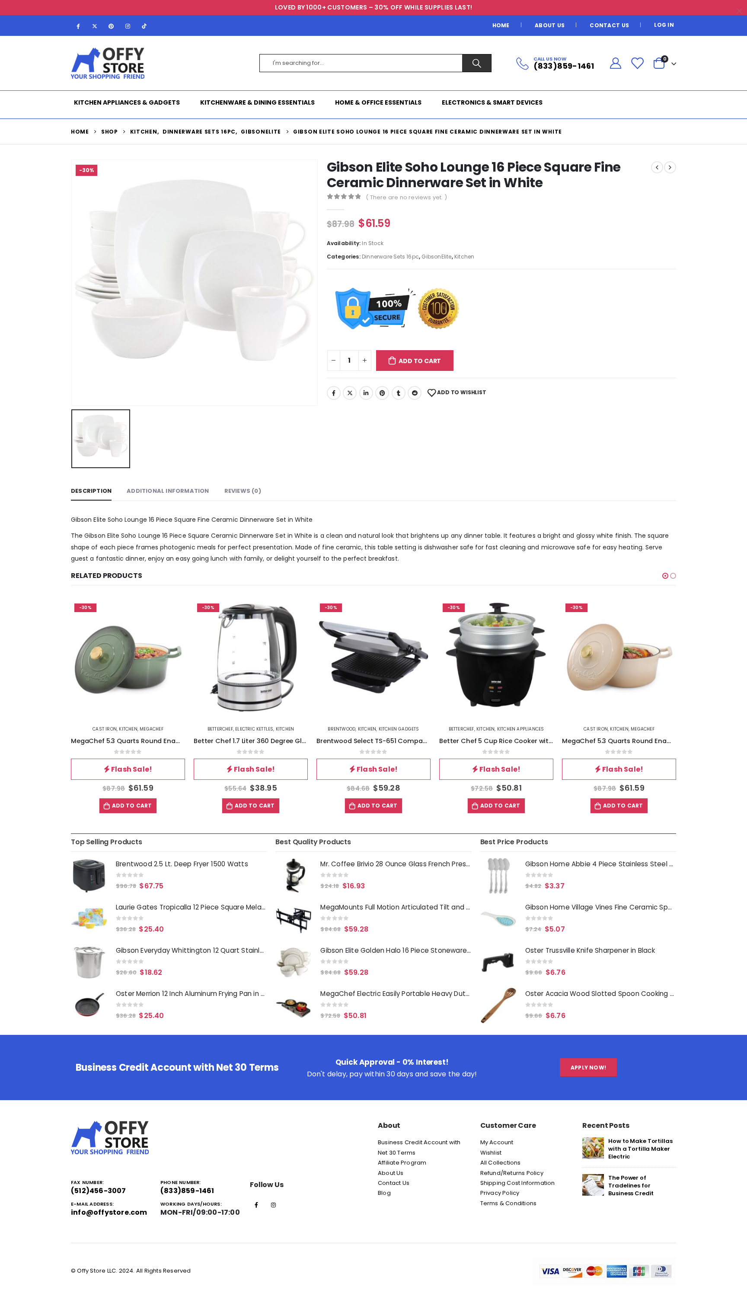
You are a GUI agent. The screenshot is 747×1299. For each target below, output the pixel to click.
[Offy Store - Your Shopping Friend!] (107, 63)
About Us (550, 25)
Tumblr (398, 393)
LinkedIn (366, 393)
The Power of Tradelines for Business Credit (631, 1185)
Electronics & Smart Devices (492, 102)
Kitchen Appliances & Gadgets (127, 102)
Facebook (334, 393)
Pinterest (382, 393)
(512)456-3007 (98, 1191)
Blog (384, 1193)
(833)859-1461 (187, 1191)
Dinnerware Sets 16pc (390, 256)
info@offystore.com (109, 1212)
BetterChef (220, 729)
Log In (664, 25)
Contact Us (609, 25)
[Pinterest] (111, 26)
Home (501, 25)
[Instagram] (128, 26)
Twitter (350, 393)
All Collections (500, 1163)
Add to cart (420, 361)
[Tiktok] (144, 26)
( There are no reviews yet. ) (406, 197)
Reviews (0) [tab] (242, 491)
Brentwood (341, 729)
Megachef (151, 729)
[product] (89, 876)
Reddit (414, 393)
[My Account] (615, 63)
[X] (94, 26)
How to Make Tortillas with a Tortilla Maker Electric (640, 1149)
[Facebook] (78, 26)
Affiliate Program (402, 1163)
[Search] (476, 63)
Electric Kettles (254, 729)
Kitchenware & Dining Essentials (257, 102)
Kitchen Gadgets (399, 729)
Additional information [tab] (168, 491)
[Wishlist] (637, 63)
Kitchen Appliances (520, 729)
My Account (497, 1142)
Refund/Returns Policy (511, 1173)
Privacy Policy (500, 1193)
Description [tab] (91, 491)
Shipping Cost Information (517, 1183)
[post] (593, 1148)
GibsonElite (436, 256)
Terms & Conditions (508, 1203)
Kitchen (464, 256)
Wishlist (491, 1153)
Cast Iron (105, 729)
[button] (665, 576)
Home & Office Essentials (378, 102)
